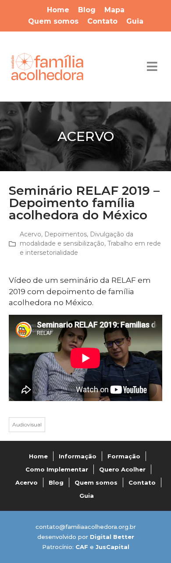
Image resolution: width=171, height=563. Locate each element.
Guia (134, 21)
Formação (123, 456)
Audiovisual (27, 424)
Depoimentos (65, 234)
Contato (102, 21)
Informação (77, 456)
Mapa (114, 10)
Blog (87, 10)
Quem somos (53, 21)
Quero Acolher (122, 469)
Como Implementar (56, 469)
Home (58, 10)
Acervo (30, 234)
